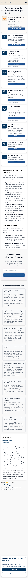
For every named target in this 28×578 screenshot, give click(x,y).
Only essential (14, 574)
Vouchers (8, 488)
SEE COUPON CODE (16, 28)
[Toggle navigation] (26, 2)
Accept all (14, 569)
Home (2, 488)
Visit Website (5, 442)
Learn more (21, 566)
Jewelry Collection (17, 488)
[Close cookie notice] (25, 557)
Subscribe (14, 275)
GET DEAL (16, 64)
